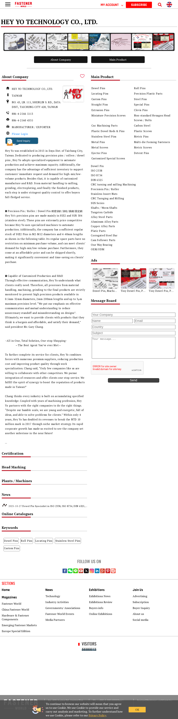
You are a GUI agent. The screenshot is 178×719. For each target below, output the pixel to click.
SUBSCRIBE (139, 5)
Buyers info (96, 608)
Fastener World (11, 604)
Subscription (141, 602)
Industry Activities (57, 602)
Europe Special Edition (16, 631)
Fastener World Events (59, 614)
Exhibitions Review (100, 602)
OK (137, 710)
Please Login (20, 134)
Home (6, 590)
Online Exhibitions (100, 614)
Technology (52, 596)
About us (138, 614)
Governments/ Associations (62, 608)
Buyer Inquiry (141, 608)
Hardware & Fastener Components (15, 617)
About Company (60, 60)
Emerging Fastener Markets (19, 625)
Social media (140, 620)
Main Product (118, 60)
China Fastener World (15, 609)
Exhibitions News (99, 596)
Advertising (140, 596)
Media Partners (55, 620)
